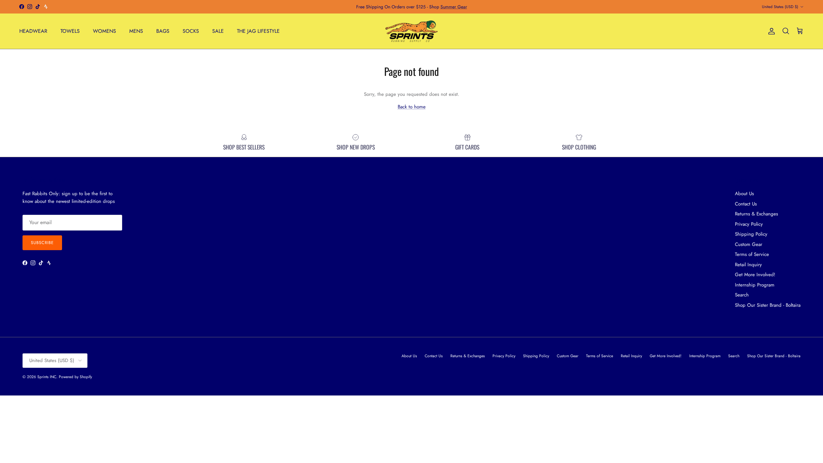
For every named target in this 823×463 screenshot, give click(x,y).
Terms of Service (752, 254)
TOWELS (70, 31)
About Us (744, 193)
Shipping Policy (751, 234)
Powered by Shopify (75, 377)
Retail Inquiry (748, 264)
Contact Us (746, 203)
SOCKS (191, 31)
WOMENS (104, 31)
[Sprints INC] (411, 31)
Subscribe (42, 243)
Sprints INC (46, 377)
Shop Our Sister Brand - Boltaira (767, 305)
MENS (136, 31)
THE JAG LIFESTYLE (258, 31)
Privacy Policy (749, 224)
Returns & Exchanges (756, 213)
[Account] (770, 31)
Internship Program (754, 284)
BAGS (162, 31)
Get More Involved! (755, 274)
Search (742, 294)
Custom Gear (748, 244)
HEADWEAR (33, 31)
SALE (218, 31)
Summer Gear (453, 7)
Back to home (412, 106)
